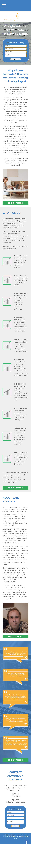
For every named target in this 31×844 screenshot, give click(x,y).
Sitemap (20, 835)
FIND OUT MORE (15, 203)
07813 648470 (23, 20)
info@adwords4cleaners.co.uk (15, 802)
